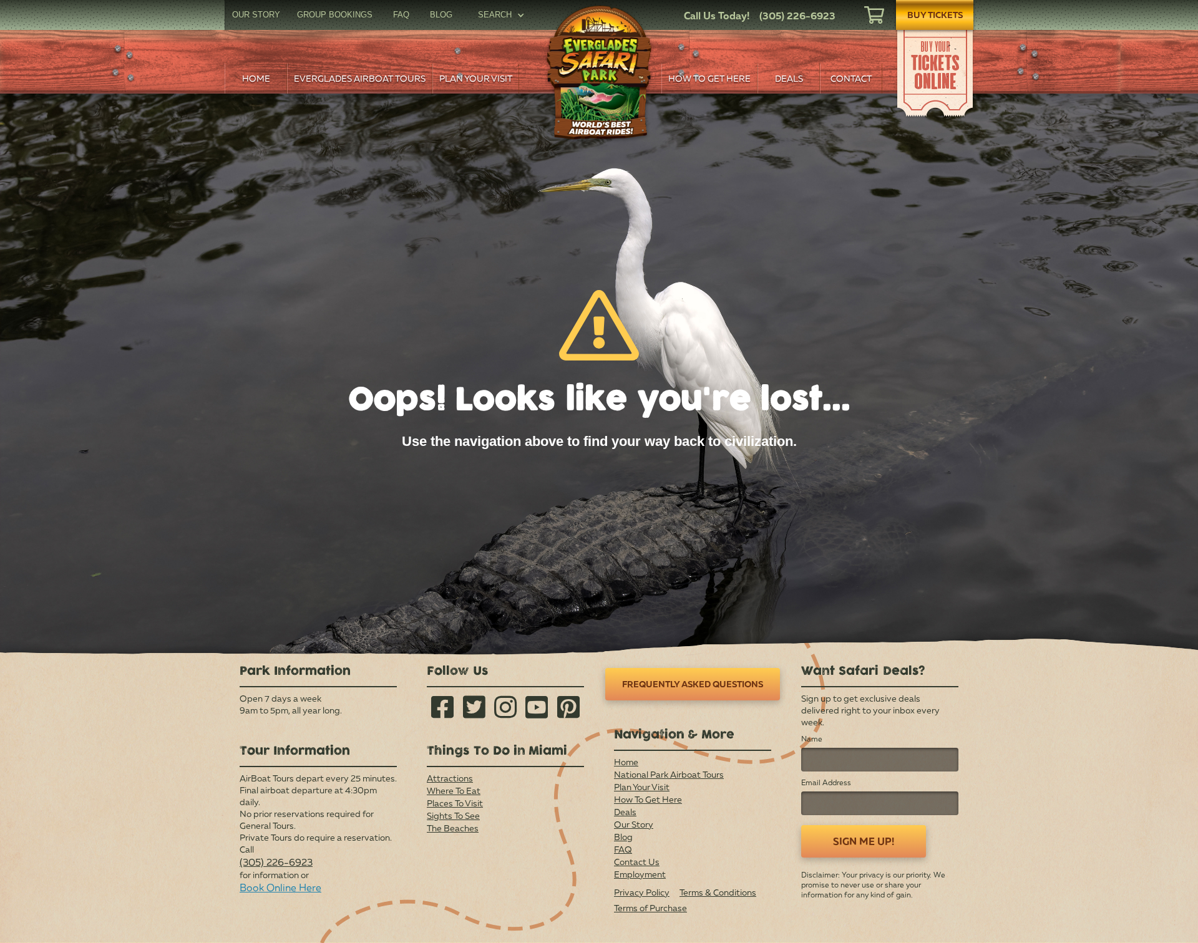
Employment (640, 874)
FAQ (401, 14)
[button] (501, 15)
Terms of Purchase (650, 907)
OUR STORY (256, 14)
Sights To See (453, 815)
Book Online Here (280, 887)
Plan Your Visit (642, 786)
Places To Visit (455, 803)
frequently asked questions (692, 684)
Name (811, 738)
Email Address (826, 782)
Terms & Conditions (717, 892)
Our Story (633, 824)
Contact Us (637, 861)
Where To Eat (453, 790)
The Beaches (453, 828)
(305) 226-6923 (276, 862)
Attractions (450, 778)
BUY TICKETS (935, 14)
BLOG (441, 14)
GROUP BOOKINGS (335, 14)
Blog (623, 836)
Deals (625, 811)
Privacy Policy (642, 892)
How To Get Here (648, 799)
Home (626, 762)
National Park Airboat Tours (669, 774)
